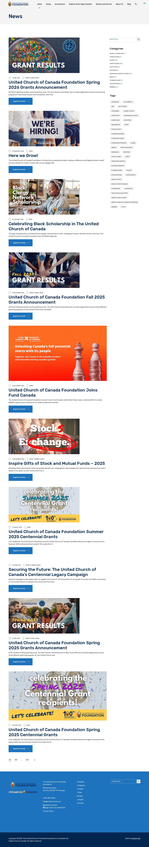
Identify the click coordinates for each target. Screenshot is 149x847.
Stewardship (115, 188)
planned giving (116, 170)
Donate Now (115, 120)
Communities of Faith (131, 115)
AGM (112, 106)
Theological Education (119, 193)
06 (27, 760)
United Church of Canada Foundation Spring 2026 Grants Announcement (54, 85)
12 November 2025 (18, 459)
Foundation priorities (118, 143)
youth (123, 207)
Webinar (112, 87)
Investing (113, 70)
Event (126, 124)
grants (113, 147)
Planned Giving (39, 459)
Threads (80, 789)
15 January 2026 (18, 219)
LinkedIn (80, 800)
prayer (128, 170)
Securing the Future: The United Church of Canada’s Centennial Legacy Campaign (52, 572)
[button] (136, 4)
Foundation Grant (117, 138)
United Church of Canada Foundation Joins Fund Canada (53, 393)
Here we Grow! (24, 155)
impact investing (126, 147)
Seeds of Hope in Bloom (119, 184)
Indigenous (115, 152)
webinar (114, 207)
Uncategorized (115, 83)
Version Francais (50, 805)
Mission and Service (118, 161)
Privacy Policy (48, 811)
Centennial (115, 111)
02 (16, 760)
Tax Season (128, 188)
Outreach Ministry (117, 165)
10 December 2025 (18, 292)
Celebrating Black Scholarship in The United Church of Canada (54, 226)
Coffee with (115, 115)
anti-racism (122, 106)
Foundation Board (117, 134)
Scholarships (131, 175)
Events (112, 60)
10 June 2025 (16, 565)
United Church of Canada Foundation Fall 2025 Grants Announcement (57, 300)
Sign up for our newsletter (55, 808)
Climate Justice (129, 111)
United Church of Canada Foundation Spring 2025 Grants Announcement (54, 645)
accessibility (128, 102)
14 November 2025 (18, 385)
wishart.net (136, 838)
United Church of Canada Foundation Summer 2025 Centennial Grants (56, 534)
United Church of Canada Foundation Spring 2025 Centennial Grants (54, 732)
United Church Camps (118, 197)
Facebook (80, 782)
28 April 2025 (16, 725)
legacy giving (116, 156)
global (133, 143)
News (37, 78)
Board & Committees (117, 53)
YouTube (80, 803)
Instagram (81, 785)
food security (116, 129)
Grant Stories (30, 78)
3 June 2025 (16, 638)
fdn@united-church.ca (52, 801)
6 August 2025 (17, 527)
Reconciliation (116, 175)
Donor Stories (115, 57)
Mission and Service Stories (119, 73)
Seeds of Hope (116, 179)
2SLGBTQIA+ (115, 102)
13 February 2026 (18, 151)
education (127, 120)
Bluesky (80, 796)
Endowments (115, 124)
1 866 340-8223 (49, 798)
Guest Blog (114, 67)
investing (126, 152)
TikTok (79, 792)
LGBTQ (127, 156)
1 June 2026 (16, 78)
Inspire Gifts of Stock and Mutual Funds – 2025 (57, 463)
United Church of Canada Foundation (124, 202)
